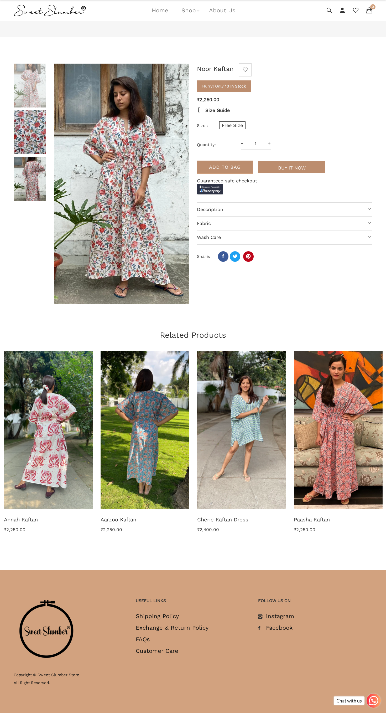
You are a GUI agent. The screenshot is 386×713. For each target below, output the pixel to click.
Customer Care (157, 651)
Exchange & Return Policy (172, 627)
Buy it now (292, 168)
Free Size (232, 125)
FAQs (143, 639)
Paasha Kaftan (312, 519)
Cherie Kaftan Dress (222, 519)
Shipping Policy (157, 616)
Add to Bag (225, 167)
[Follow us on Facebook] (223, 256)
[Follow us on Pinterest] (248, 256)
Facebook (279, 627)
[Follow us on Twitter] (235, 256)
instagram (280, 616)
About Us (222, 10)
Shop (188, 10)
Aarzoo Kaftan (118, 519)
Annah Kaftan (21, 519)
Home (160, 10)
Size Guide (217, 110)
